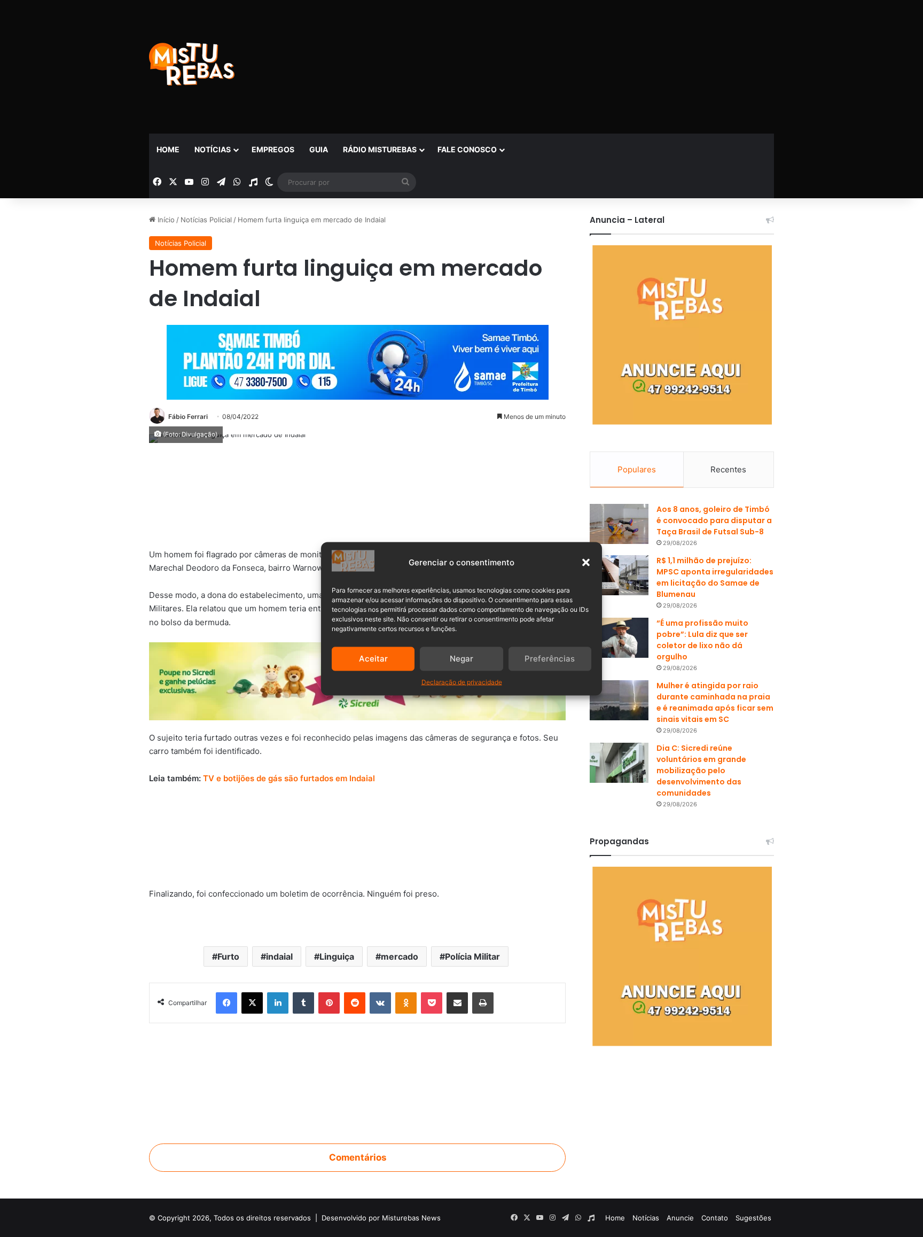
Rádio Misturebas (380, 149)
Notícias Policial (206, 219)
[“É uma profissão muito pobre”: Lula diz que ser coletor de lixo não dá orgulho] (619, 638)
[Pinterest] (329, 1003)
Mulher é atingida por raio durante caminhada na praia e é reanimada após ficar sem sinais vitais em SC (714, 702)
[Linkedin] (277, 1003)
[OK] (406, 1003)
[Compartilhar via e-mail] (457, 1003)
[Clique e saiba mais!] (358, 360)
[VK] (380, 1003)
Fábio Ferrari (188, 417)
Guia (318, 149)
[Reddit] (354, 1003)
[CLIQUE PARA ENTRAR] (357, 1077)
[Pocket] (431, 1003)
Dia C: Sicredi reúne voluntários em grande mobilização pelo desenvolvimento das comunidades (701, 770)
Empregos (273, 149)
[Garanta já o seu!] (357, 497)
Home (168, 149)
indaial (279, 956)
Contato (714, 1217)
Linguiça (336, 956)
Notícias (212, 149)
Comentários (357, 1157)
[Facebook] (226, 1003)
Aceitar (373, 658)
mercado (399, 956)
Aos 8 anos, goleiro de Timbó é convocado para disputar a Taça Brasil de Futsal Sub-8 (714, 520)
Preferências (550, 658)
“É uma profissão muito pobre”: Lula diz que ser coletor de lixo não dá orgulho (702, 640)
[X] (252, 1003)
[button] (586, 562)
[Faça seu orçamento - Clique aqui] (357, 836)
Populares (636, 469)
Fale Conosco (467, 149)
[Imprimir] (483, 1003)
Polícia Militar (472, 956)
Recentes (728, 469)
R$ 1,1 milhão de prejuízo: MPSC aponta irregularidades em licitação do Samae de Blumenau (714, 577)
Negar (461, 658)
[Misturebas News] (191, 64)
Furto (228, 956)
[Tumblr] (303, 1003)
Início (165, 219)
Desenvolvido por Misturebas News (381, 1217)
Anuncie (680, 1217)
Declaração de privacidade (461, 682)
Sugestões (753, 1217)
